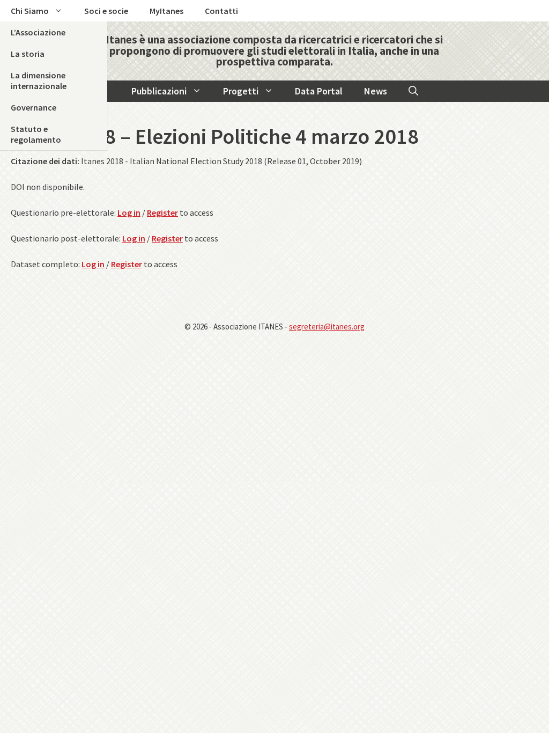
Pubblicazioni (159, 91)
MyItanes (166, 10)
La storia (27, 53)
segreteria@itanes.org (327, 326)
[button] (413, 91)
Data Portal (319, 91)
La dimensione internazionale (38, 80)
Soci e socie (106, 10)
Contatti (221, 10)
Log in (128, 212)
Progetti (240, 91)
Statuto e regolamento (36, 134)
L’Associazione (38, 32)
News (375, 91)
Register (162, 212)
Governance (33, 107)
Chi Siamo (30, 10)
